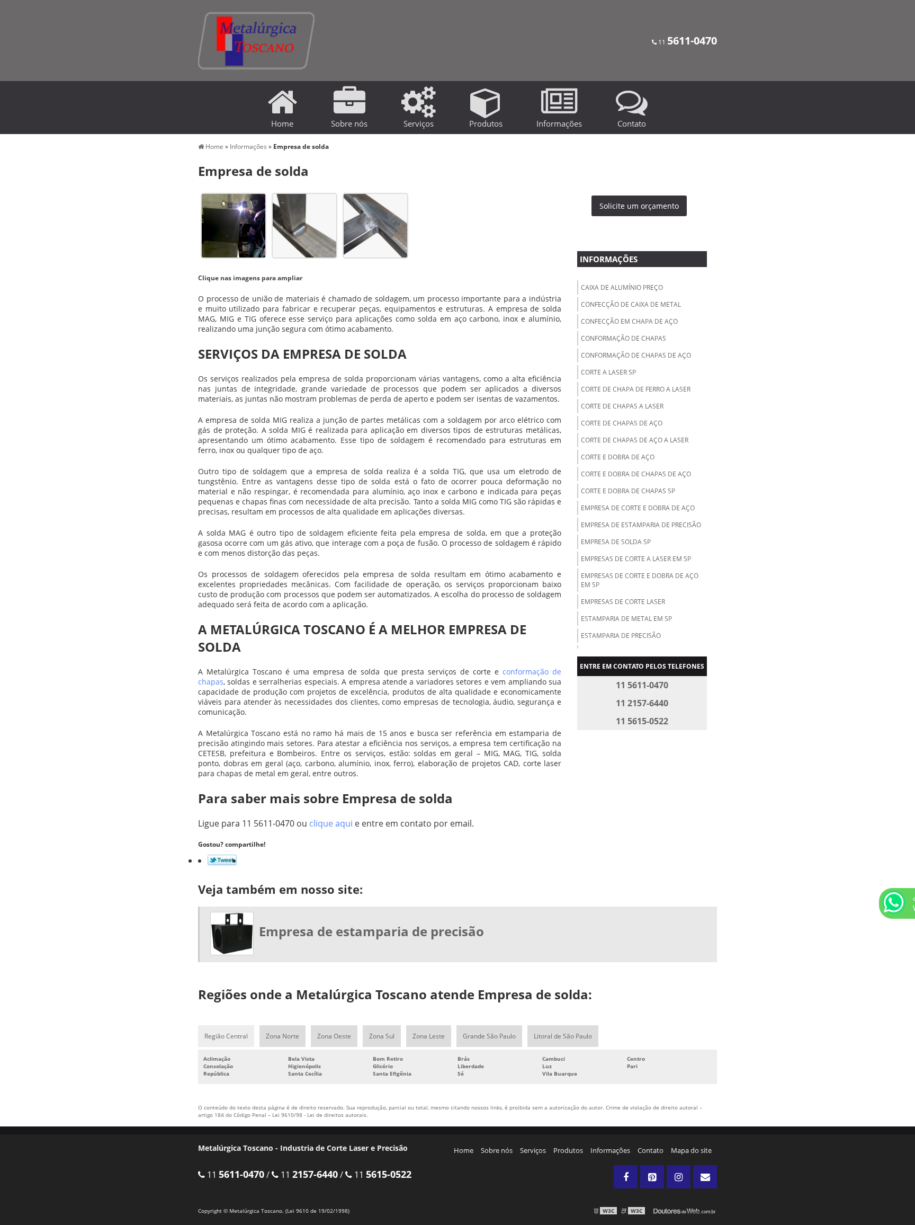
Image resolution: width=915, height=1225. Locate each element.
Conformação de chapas (623, 338)
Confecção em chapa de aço (629, 321)
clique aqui (331, 823)
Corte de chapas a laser (622, 406)
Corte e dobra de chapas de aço (636, 473)
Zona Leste (428, 1036)
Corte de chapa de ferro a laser (635, 389)
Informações (609, 259)
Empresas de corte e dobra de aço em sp (639, 580)
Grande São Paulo (489, 1036)
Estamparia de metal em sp (626, 618)
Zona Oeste (334, 1036)
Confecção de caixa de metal (631, 304)
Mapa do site (691, 1150)
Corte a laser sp (608, 372)
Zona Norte (282, 1036)
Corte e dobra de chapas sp (628, 490)
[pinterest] (652, 1176)
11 (687, 42)
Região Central (226, 1036)
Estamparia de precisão (621, 635)
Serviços (533, 1150)
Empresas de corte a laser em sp (636, 558)
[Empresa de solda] (233, 224)
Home (463, 1150)
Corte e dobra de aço (617, 456)
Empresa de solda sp (616, 541)
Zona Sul (381, 1036)
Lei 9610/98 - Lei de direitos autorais (319, 1115)
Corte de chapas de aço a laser (634, 440)
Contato (650, 1150)
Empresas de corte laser (623, 601)
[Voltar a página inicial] (256, 40)
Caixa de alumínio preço (622, 287)
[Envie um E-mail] (705, 1176)
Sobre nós (497, 1150)
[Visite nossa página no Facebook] (626, 1176)
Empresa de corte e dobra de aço (638, 507)
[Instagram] (678, 1176)
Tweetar (222, 860)
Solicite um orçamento (639, 206)
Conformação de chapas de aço (636, 355)
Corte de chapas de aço (621, 423)
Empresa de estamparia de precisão (641, 524)
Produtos (568, 1150)
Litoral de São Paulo (563, 1036)
